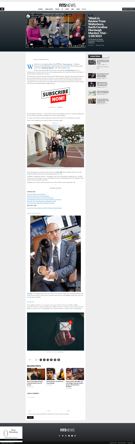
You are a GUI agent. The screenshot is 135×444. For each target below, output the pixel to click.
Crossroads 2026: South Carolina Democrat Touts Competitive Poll (103, 101)
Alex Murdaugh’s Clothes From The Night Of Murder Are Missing (44, 199)
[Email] (72, 435)
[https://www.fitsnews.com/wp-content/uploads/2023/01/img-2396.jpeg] (55, 145)
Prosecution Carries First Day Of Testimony (38, 196)
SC (62, 9)
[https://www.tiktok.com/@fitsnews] (75, 435)
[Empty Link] (107, 56)
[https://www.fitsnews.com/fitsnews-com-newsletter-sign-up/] (55, 331)
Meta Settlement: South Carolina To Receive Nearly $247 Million (103, 75)
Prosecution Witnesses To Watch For (36, 194)
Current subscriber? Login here (11, 439)
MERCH (78, 9)
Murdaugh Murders (48, 68)
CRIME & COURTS (49, 9)
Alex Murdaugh (69, 70)
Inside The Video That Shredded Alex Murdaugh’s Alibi (41, 201)
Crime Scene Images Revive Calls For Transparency (40, 198)
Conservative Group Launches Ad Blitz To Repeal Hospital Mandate (44, 208)
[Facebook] (60, 435)
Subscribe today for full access (11, 437)
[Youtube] (69, 435)
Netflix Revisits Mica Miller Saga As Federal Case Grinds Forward (102, 84)
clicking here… (61, 351)
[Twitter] (63, 435)
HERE (28, 308)
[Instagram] (66, 435)
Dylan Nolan (30, 386)
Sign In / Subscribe (129, 9)
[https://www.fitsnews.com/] (67, 5)
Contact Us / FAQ (113, 442)
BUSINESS (40, 9)
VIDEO (72, 9)
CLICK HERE (46, 308)
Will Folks (92, 45)
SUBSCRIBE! (60, 107)
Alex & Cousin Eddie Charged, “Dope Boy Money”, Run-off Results (35, 383)
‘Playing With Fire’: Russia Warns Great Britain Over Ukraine (103, 62)
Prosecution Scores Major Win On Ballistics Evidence (41, 203)
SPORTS (67, 9)
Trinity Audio (41, 59)
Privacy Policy (130, 442)
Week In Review (67, 64)
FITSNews (50, 385)
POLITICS (57, 9)
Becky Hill (59, 172)
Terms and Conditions (122, 442)
